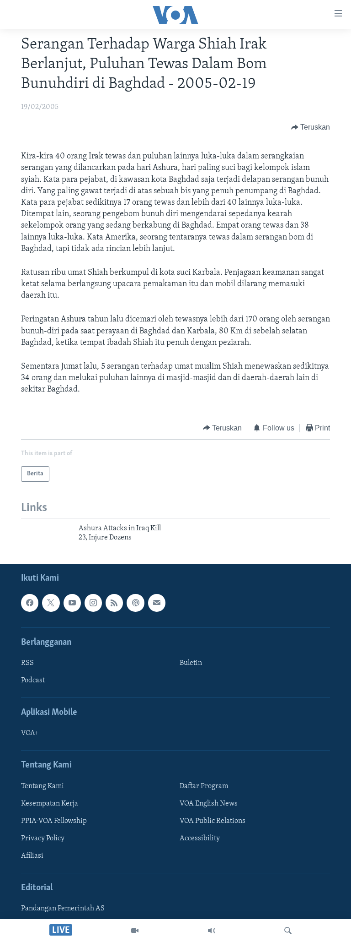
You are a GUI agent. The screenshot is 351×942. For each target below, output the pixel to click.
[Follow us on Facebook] (29, 602)
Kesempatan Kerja (49, 803)
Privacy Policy (42, 838)
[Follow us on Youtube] (72, 602)
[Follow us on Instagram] (93, 602)
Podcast (33, 680)
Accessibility (200, 838)
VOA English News (209, 803)
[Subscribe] (156, 602)
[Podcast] (135, 602)
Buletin (191, 663)
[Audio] (211, 930)
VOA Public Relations (212, 821)
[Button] (310, 127)
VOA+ (30, 733)
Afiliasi (32, 856)
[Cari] (288, 930)
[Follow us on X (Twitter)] (50, 602)
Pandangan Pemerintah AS (63, 908)
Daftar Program (204, 786)
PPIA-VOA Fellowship (54, 821)
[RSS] (114, 602)
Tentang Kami (42, 786)
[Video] (135, 930)
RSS (27, 663)
